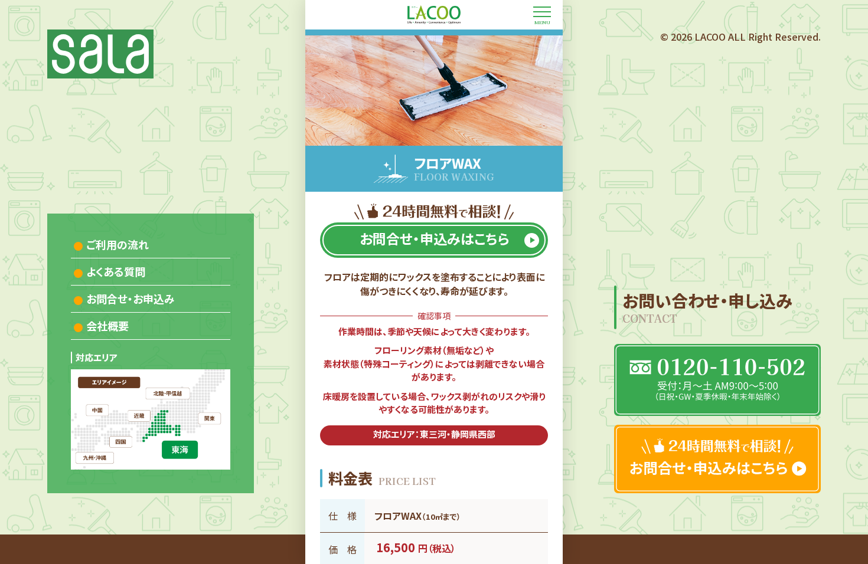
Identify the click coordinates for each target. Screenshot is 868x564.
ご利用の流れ (117, 244)
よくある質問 (115, 271)
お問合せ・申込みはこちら (434, 238)
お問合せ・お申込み (130, 298)
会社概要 (107, 325)
